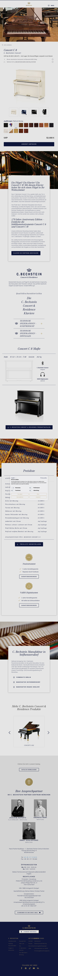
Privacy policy (43, 478)
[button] (13, 478)
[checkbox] (12, 488)
